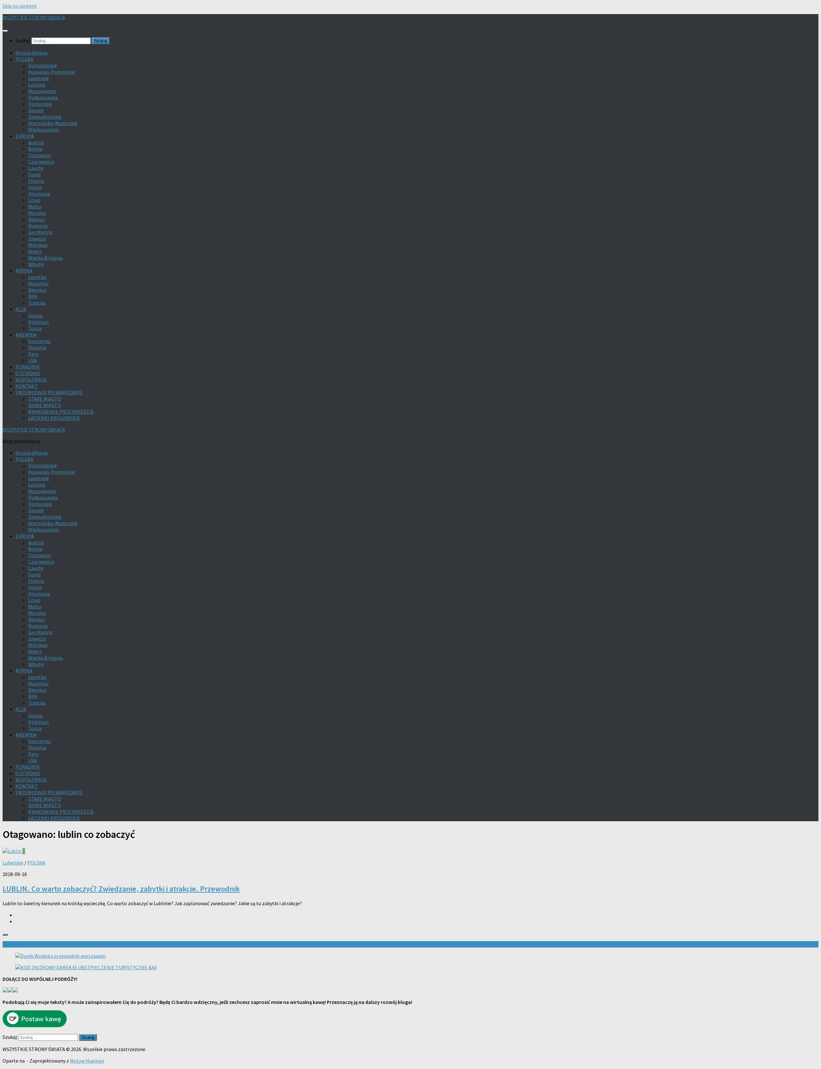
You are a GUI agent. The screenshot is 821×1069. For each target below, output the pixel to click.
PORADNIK (27, 366)
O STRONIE (27, 373)
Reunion (37, 290)
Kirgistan (38, 322)
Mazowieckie (42, 91)
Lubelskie (38, 78)
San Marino (40, 232)
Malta (34, 206)
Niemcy (36, 219)
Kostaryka (39, 341)
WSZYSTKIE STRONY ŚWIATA (34, 17)
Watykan (37, 245)
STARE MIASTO (44, 399)
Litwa (34, 200)
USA (32, 360)
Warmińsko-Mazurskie (52, 123)
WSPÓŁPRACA (31, 379)
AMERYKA (26, 334)
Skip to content (20, 6)
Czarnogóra (41, 161)
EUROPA (24, 136)
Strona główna (31, 52)
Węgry (35, 251)
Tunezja (37, 302)
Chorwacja (39, 155)
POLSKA (24, 59)
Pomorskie (40, 104)
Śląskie (36, 110)
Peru (33, 354)
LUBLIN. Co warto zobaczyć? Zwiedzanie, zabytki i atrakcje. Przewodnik (121, 889)
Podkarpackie (43, 97)
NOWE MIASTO (44, 405)
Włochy (36, 264)
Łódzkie (36, 84)
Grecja (35, 187)
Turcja (35, 328)
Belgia (35, 149)
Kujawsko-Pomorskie (51, 72)
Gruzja (35, 315)
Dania (34, 174)
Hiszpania (39, 193)
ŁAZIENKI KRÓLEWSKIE (54, 418)
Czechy (36, 168)
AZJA (20, 309)
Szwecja (37, 238)
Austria (36, 142)
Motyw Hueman (87, 1060)
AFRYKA (23, 270)
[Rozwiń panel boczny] (5, 935)
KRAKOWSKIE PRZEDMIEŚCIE (61, 411)
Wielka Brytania (45, 258)
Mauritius (38, 283)
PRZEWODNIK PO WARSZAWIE (49, 392)
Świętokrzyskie (45, 116)
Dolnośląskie (42, 65)
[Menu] (5, 31)
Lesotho (37, 277)
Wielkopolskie (43, 129)
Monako (37, 213)
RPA (32, 296)
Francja (36, 181)
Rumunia (38, 225)
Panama (37, 347)
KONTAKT (26, 386)
